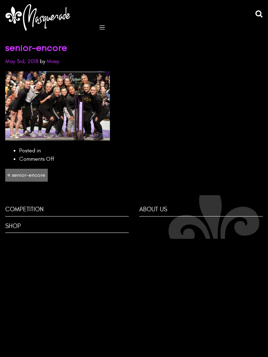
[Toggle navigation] (102, 26)
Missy (53, 61)
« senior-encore (26, 175)
